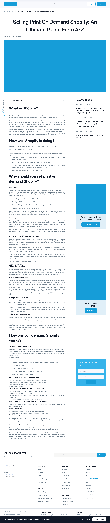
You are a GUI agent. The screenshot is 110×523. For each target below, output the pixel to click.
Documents (65, 488)
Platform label (42, 495)
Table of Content (16, 100)
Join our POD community (91, 224)
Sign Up (91, 382)
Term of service (67, 479)
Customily (89, 488)
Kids (39, 475)
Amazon (88, 469)
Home (8, 11)
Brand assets (66, 485)
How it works (55, 4)
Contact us (65, 475)
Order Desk (89, 495)
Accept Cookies (99, 519)
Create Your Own (67, 501)
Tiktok (88, 479)
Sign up (101, 4)
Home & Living (42, 479)
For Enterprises (67, 498)
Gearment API (90, 498)
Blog (13, 11)
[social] (7, 475)
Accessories (42, 482)
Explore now (90, 310)
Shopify (88, 472)
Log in (91, 4)
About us (64, 469)
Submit (101, 455)
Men (39, 469)
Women (40, 472)
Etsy (87, 475)
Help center (76, 4)
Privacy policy (66, 482)
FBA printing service (44, 492)
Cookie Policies (85, 519)
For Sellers (65, 504)
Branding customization (45, 498)
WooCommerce (90, 491)
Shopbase (89, 485)
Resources (7, 36)
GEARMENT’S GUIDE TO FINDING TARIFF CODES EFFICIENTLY (89, 136)
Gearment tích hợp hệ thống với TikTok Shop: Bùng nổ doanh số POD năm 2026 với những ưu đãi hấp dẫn (90, 110)
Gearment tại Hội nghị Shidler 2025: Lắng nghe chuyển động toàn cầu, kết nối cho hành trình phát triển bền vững (90, 124)
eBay (87, 482)
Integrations (91, 466)
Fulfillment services (44, 501)
